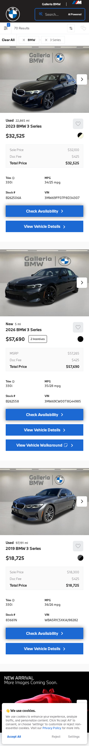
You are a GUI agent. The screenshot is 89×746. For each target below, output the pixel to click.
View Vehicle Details (42, 226)
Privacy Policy (51, 728)
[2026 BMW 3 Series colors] (80, 339)
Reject (56, 736)
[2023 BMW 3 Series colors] (80, 135)
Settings (74, 736)
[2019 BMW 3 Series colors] (80, 558)
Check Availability (42, 211)
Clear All (8, 40)
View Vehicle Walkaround (39, 445)
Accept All (14, 736)
